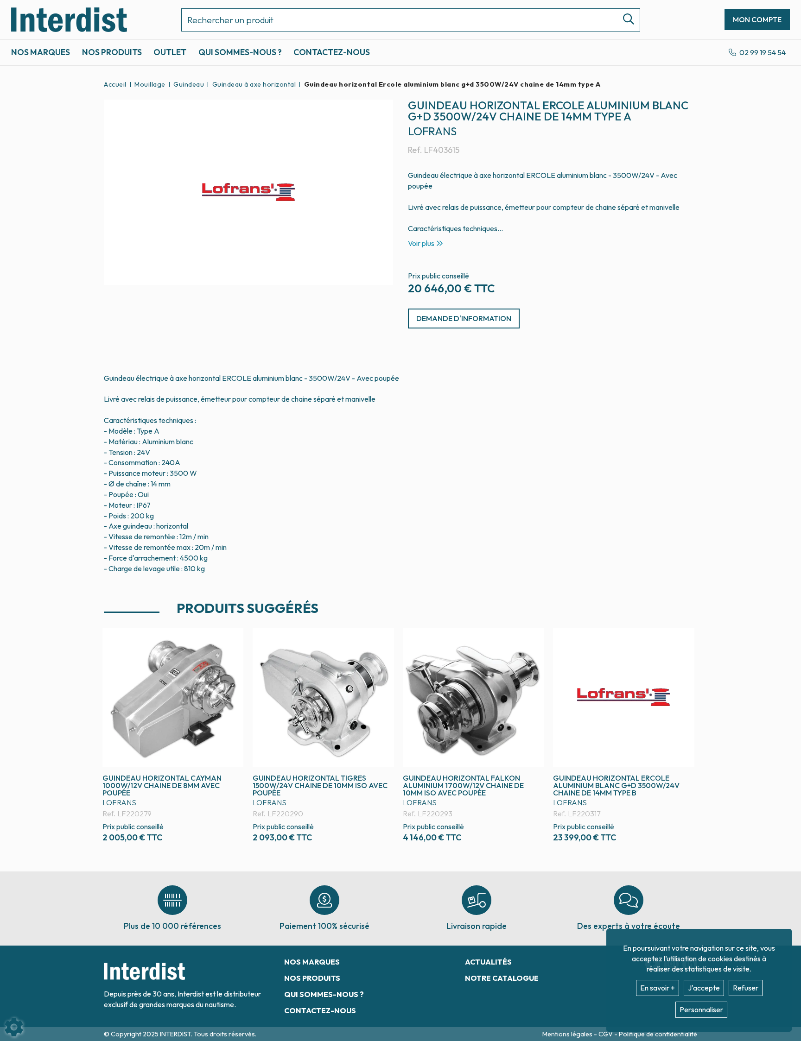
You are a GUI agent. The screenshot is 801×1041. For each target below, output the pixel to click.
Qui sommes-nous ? (240, 52)
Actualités (488, 961)
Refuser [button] (745, 987)
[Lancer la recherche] (625, 20)
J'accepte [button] (704, 987)
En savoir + (657, 987)
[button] (451, 84)
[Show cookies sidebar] (14, 1027)
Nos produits (112, 52)
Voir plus (421, 243)
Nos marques (40, 52)
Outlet (169, 52)
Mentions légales (568, 1034)
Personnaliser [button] (701, 1009)
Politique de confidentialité (658, 1034)
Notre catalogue (502, 978)
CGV (606, 1034)
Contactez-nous (331, 52)
